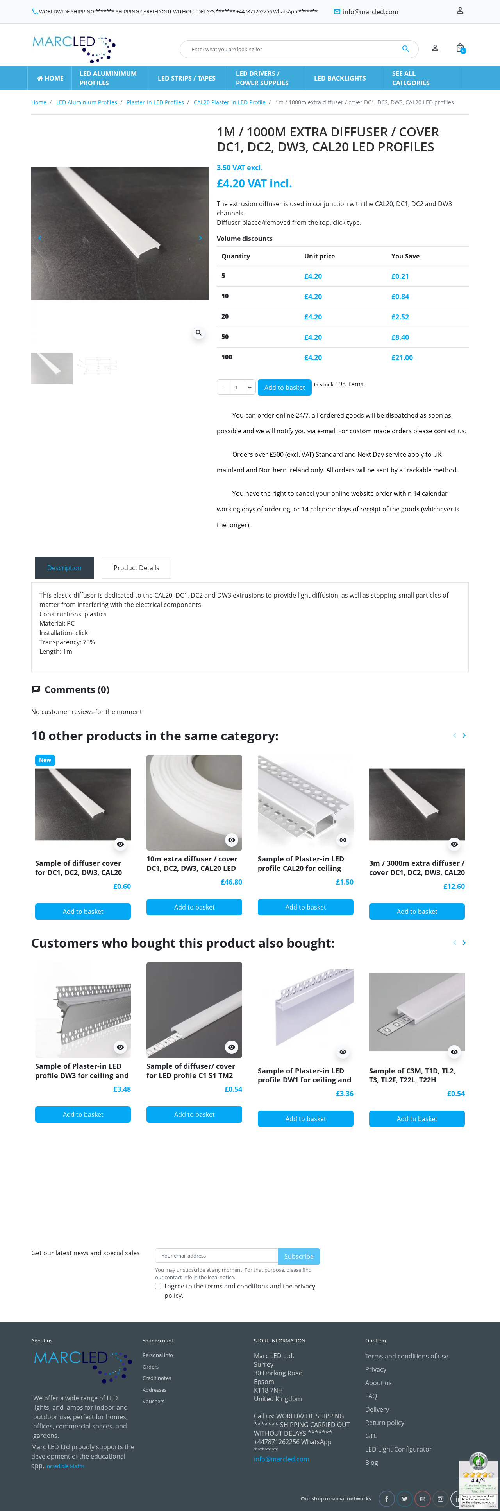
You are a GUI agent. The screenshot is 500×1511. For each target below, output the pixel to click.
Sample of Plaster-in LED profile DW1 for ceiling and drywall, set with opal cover (304, 1084)
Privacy (375, 1369)
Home (38, 102)
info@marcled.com (281, 1459)
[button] (460, 49)
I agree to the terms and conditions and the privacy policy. (239, 1291)
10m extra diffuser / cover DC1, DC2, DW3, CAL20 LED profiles (192, 868)
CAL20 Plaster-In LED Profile (230, 102)
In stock (324, 384)
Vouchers (153, 1401)
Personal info (158, 1354)
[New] (83, 804)
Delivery (377, 1409)
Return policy (384, 1422)
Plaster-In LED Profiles (155, 102)
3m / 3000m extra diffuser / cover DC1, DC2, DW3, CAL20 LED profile (417, 872)
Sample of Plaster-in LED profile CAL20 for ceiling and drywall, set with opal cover (303, 872)
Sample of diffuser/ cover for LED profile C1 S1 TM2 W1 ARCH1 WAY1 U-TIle (190, 1075)
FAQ (371, 1396)
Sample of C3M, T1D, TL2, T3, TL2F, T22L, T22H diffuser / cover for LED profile (412, 1084)
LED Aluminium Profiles (86, 102)
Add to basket (284, 387)
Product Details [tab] (136, 567)
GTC (371, 1436)
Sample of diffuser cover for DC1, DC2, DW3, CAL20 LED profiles (78, 872)
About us (378, 1382)
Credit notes (157, 1378)
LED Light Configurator (398, 1449)
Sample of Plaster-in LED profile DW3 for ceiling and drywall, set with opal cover (82, 1079)
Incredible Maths (65, 1467)
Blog (371, 1462)
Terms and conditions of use (406, 1356)
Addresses (154, 1389)
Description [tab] (64, 567)
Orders (151, 1366)
